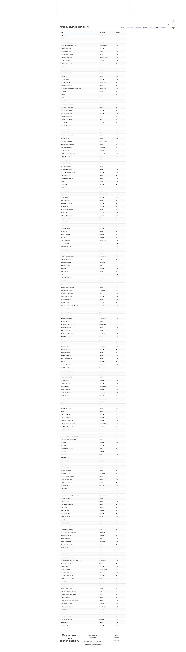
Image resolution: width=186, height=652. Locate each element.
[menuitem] (122, 27)
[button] (173, 20)
